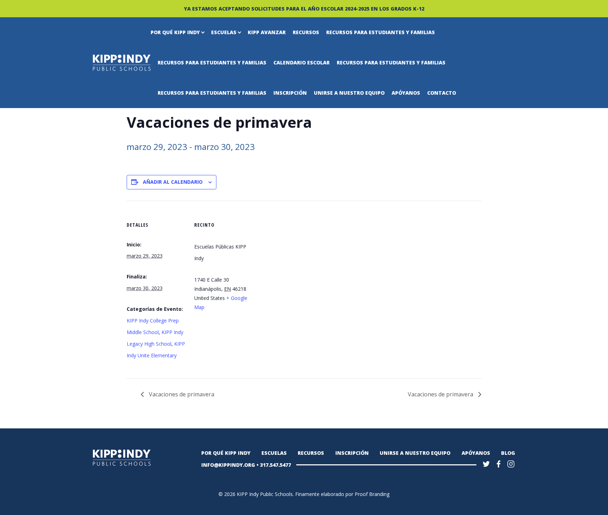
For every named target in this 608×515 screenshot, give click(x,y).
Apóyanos (406, 92)
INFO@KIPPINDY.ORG (228, 464)
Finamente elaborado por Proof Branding (342, 494)
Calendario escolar (301, 62)
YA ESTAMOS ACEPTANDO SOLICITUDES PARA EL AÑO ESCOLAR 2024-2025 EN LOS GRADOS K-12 (304, 8)
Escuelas (223, 32)
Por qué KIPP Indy (175, 32)
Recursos (306, 32)
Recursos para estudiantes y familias (380, 32)
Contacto (441, 92)
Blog (508, 453)
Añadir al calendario (173, 181)
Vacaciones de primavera (180, 394)
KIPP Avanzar (267, 32)
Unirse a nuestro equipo (349, 92)
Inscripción (290, 92)
